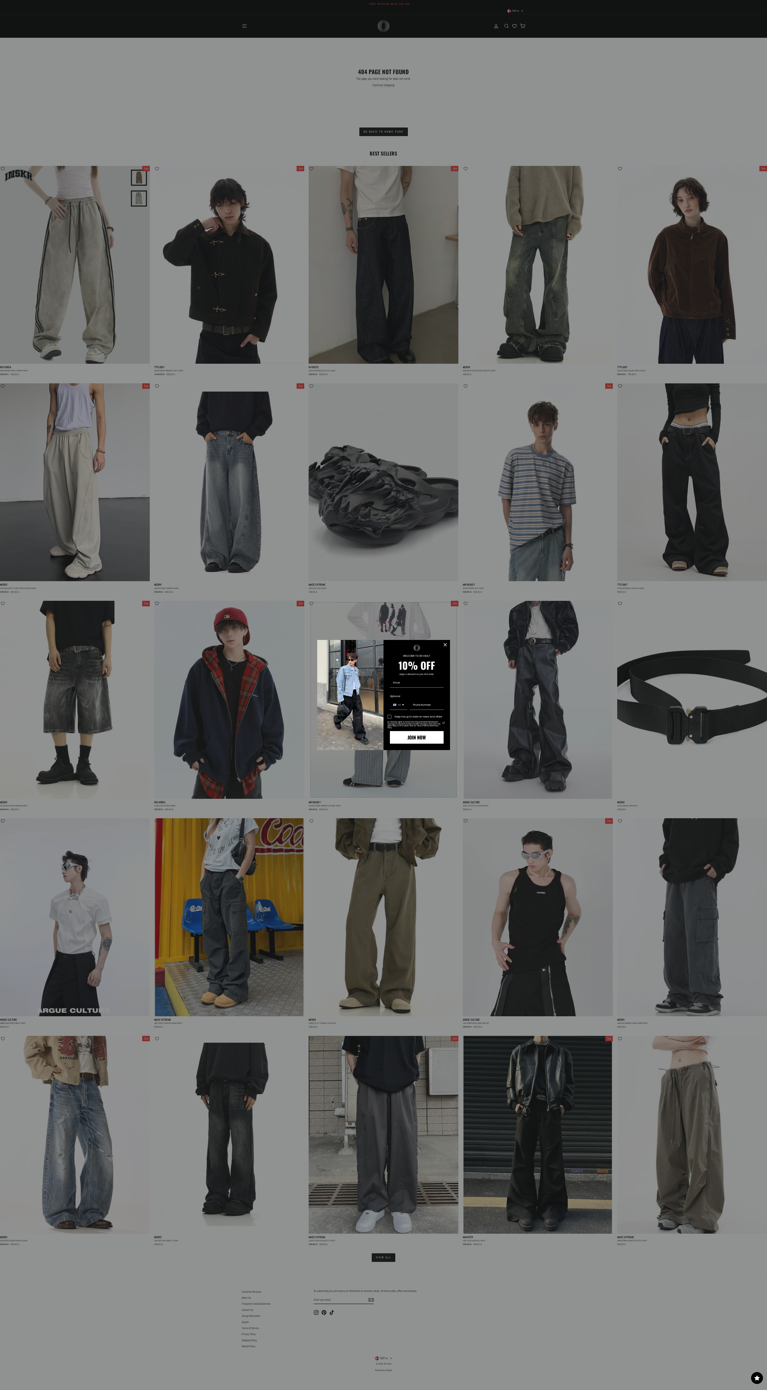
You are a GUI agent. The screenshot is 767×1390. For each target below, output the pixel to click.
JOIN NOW (416, 737)
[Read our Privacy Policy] (443, 722)
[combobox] (398, 705)
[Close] (445, 645)
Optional (395, 696)
